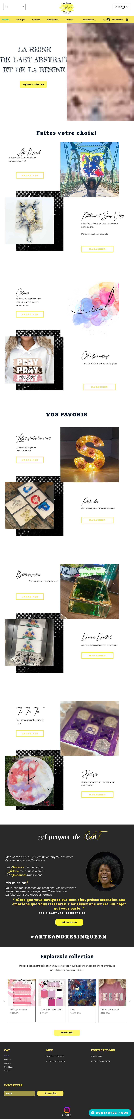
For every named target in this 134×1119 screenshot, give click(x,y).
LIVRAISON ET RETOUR (55, 1056)
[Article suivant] (129, 1000)
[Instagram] (67, 1110)
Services (7, 1071)
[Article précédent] (4, 1000)
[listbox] (121, 7)
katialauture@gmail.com (100, 1061)
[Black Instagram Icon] (123, 7)
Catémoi (7, 1063)
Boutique (7, 1059)
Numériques (8, 1067)
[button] (121, 7)
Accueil (7, 1056)
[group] (67, 1000)
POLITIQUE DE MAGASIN (55, 1061)
